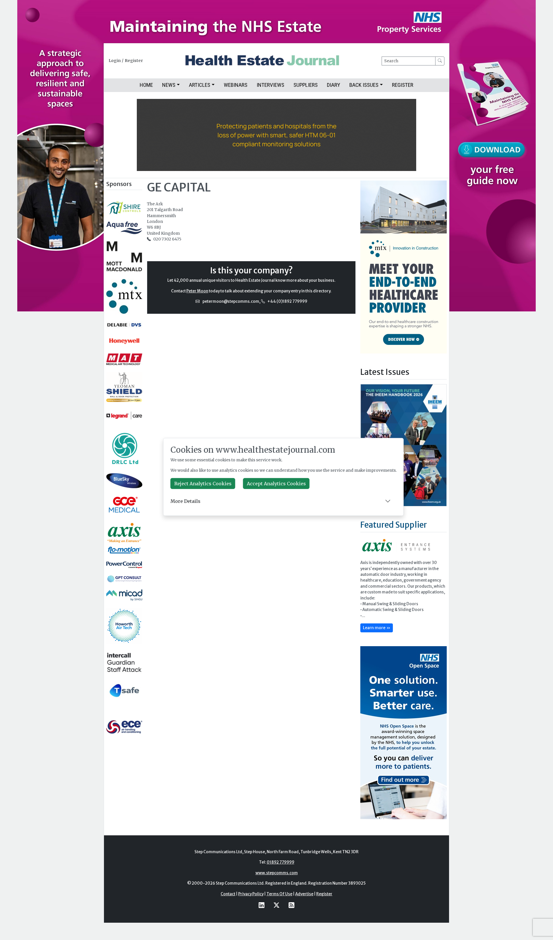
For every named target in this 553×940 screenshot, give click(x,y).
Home (146, 85)
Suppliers (305, 85)
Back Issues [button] (363, 85)
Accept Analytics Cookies (276, 483)
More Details (185, 501)
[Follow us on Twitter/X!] (276, 905)
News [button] (168, 85)
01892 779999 (280, 862)
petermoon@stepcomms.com (230, 301)
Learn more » (376, 627)
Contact (228, 894)
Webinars (235, 85)
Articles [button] (199, 85)
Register (134, 60)
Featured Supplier (393, 525)
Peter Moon (197, 291)
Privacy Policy (251, 894)
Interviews (270, 85)
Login (115, 60)
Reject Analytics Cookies (203, 483)
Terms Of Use (279, 894)
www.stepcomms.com (276, 873)
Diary (333, 85)
